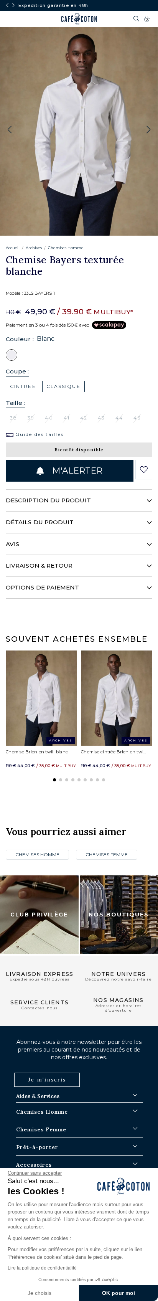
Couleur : (20, 339)
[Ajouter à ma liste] (143, 470)
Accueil (13, 247)
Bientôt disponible (79, 449)
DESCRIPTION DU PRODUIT (48, 500)
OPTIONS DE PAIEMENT (42, 587)
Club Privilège (39, 914)
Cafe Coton (79, 19)
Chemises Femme (107, 854)
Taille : (15, 402)
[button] (148, 129)
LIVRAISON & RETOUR (39, 565)
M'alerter (75, 471)
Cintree (23, 386)
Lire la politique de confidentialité (42, 1268)
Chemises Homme (66, 247)
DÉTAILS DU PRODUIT (40, 522)
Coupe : (17, 371)
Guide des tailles (38, 434)
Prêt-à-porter (37, 1147)
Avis (12, 544)
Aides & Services (37, 1096)
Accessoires (34, 1164)
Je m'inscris (47, 1079)
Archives (33, 247)
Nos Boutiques (119, 914)
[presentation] (7, 5)
